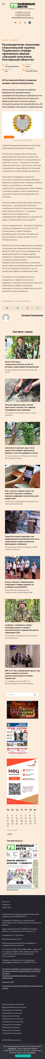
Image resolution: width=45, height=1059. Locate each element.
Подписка (6, 905)
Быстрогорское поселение (13, 1004)
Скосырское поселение (11, 1025)
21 (26, 821)
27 (22, 823)
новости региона (23, 301)
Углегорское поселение (12, 1033)
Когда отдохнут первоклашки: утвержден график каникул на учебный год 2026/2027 (19, 584)
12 (17, 818)
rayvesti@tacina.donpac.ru (23, 18)
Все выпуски (12, 890)
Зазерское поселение (11, 1016)
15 (30, 818)
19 (17, 821)
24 (8, 823)
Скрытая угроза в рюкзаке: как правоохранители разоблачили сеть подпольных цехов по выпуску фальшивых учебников (22, 540)
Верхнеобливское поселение (14, 1007)
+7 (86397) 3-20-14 (22, 12)
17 (8, 821)
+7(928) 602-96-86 (22, 15)
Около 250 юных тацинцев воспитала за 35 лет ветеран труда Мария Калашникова (22, 364)
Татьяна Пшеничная (32, 315)
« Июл (9, 834)
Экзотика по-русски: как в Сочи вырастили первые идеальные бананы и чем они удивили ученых (21, 450)
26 (17, 823)
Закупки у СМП (8, 982)
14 (26, 818)
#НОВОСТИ (9, 137)
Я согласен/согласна (23, 1056)
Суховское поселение (11, 1027)
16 (34, 818)
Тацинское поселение (11, 1030)
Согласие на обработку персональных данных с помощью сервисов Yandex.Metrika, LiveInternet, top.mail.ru (21, 971)
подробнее (12, 1048)
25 (13, 823)
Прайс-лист (6, 907)
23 (35, 821)
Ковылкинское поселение (12, 1019)
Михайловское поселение (12, 1022)
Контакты (6, 902)
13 (21, 818)
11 (12, 818)
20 (22, 821)
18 (12, 821)
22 (30, 821)
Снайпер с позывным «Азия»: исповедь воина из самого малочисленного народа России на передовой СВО (22, 629)
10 (8, 818)
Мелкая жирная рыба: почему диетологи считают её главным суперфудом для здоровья (20, 407)
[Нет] (42, 1051)
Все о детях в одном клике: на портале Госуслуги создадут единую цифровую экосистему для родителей (21, 495)
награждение (8, 301)
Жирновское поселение (12, 1013)
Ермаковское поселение (12, 1010)
